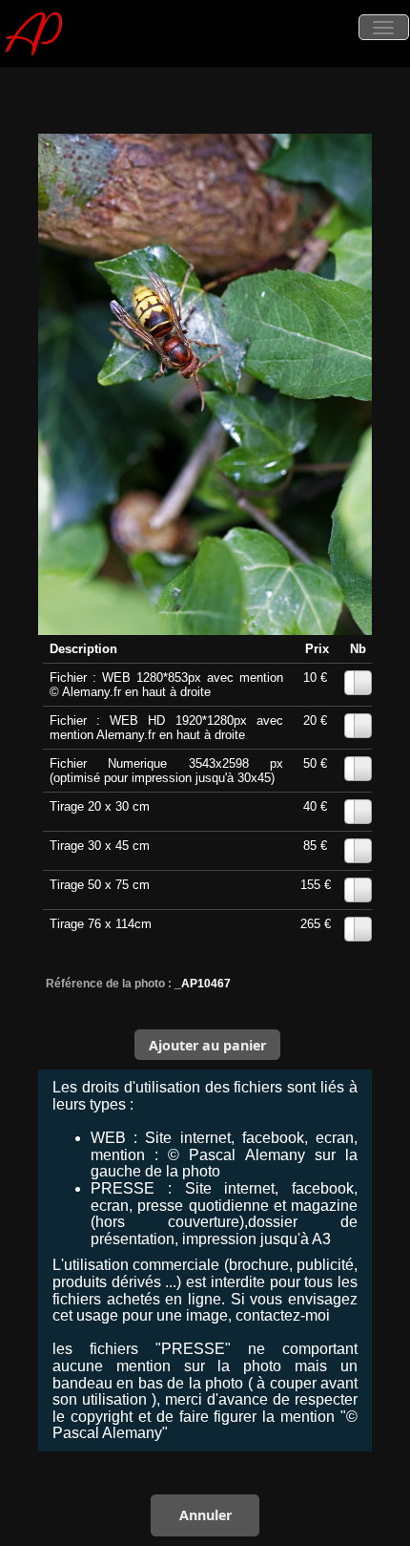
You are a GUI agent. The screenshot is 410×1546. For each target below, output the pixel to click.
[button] (207, 1044)
